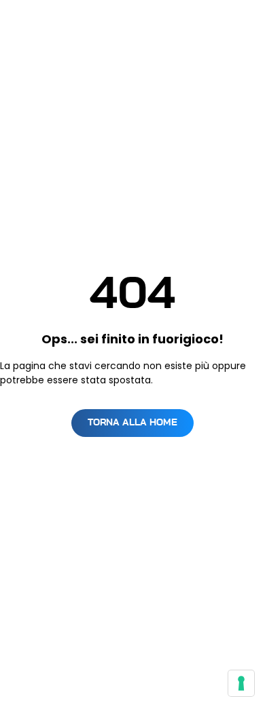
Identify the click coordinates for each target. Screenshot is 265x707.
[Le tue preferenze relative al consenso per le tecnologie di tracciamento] (241, 683)
